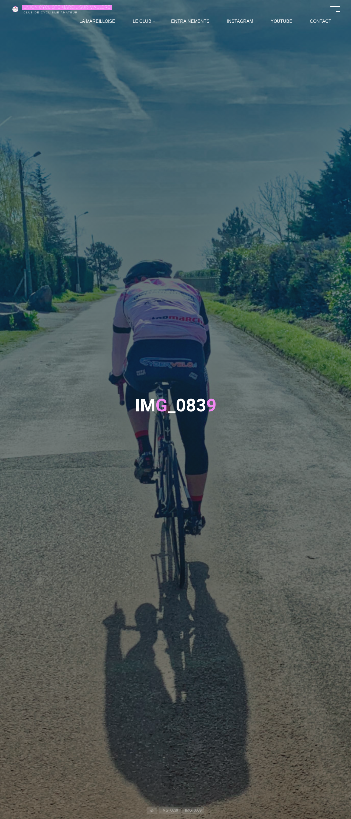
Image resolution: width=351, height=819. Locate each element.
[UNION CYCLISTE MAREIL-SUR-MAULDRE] (15, 9)
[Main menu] (335, 9)
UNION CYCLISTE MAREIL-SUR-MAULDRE (67, 7)
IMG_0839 (170, 810)
